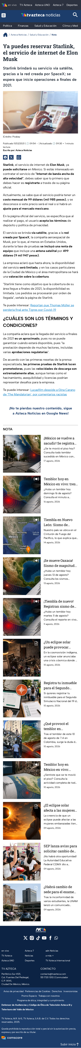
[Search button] (75, 15)
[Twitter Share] (11, 157)
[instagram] (31, 939)
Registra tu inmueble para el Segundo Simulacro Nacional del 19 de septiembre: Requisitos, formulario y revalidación (60, 686)
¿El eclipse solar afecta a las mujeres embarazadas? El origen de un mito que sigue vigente (59, 808)
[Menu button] (6, 15)
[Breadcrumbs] (7, 34)
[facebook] (50, 939)
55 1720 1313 (46, 977)
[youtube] (44, 939)
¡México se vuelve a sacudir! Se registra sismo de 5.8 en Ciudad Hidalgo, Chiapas (59, 441)
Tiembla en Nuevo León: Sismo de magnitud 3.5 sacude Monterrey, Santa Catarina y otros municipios (60, 522)
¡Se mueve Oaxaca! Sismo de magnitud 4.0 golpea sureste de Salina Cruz (60, 563)
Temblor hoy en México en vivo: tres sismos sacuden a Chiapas (60, 482)
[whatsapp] (56, 939)
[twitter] (25, 939)
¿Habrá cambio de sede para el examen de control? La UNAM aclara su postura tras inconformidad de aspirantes (60, 889)
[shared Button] (19, 157)
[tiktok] (38, 939)
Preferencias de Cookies (37, 991)
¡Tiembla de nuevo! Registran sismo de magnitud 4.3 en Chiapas (59, 604)
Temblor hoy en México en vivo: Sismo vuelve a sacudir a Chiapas (58, 767)
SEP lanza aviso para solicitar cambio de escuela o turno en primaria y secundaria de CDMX (60, 849)
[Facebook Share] (5, 157)
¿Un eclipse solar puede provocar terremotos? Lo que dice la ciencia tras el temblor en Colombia (60, 645)
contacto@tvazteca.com (53, 974)
